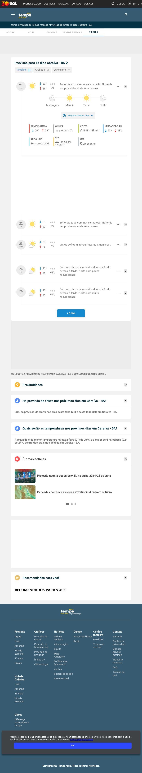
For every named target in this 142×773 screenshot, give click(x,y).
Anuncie (117, 636)
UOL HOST (49, 3)
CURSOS (76, 3)
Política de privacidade (119, 643)
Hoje (31, 32)
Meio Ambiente (59, 655)
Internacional (61, 678)
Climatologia (41, 664)
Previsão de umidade (40, 653)
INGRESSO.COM (32, 3)
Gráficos (40, 69)
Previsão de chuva (40, 638)
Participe (98, 639)
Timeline (21, 69)
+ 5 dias (71, 313)
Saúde (57, 648)
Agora (10, 32)
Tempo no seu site (98, 646)
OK (72, 745)
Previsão (20, 631)
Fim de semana (72, 32)
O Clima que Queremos (60, 663)
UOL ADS (89, 3)
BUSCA (121, 3)
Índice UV (39, 659)
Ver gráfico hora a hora (78, 115)
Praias (18, 663)
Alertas (58, 669)
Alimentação (61, 644)
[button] (67, 504)
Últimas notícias (58, 638)
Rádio (77, 641)
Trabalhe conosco (118, 661)
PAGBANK (63, 3)
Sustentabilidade (63, 673)
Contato (118, 631)
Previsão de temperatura (41, 646)
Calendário (60, 69)
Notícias (59, 631)
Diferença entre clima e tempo (22, 722)
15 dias (93, 32)
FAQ (115, 667)
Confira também (98, 633)
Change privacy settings (117, 651)
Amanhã (52, 32)
